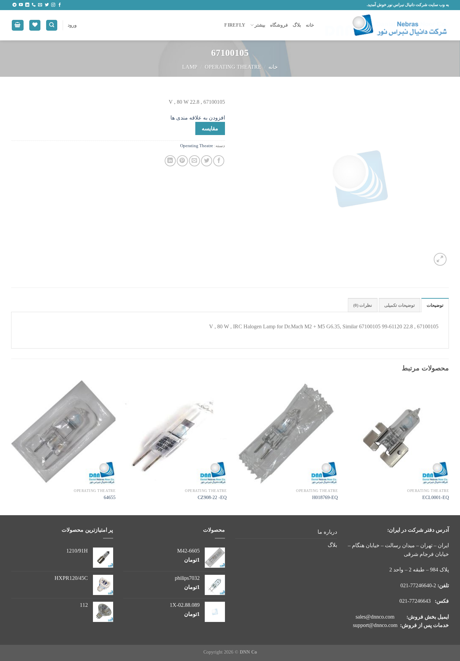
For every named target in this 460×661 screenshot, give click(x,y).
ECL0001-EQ (435, 497)
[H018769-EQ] (285, 433)
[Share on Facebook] (218, 160)
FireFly (234, 25)
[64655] (63, 433)
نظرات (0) (362, 305)
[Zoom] (440, 259)
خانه (310, 25)
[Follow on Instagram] (53, 5)
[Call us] (34, 5)
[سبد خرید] (18, 25)
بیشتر (260, 25)
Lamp (189, 67)
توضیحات (435, 305)
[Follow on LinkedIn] (27, 5)
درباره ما (327, 532)
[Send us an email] (40, 5)
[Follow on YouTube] (21, 5)
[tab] (435, 305)
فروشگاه (279, 25)
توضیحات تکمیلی (399, 305)
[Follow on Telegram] (14, 5)
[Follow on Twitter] (47, 5)
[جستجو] (51, 25)
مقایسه (210, 128)
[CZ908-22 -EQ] (174, 433)
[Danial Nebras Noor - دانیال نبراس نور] (386, 25)
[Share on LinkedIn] (170, 160)
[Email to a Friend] (194, 160)
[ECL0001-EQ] (396, 433)
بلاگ (297, 25)
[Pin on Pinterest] (182, 160)
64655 (110, 497)
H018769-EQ (325, 497)
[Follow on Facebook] (60, 5)
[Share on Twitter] (206, 160)
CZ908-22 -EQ (212, 497)
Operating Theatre (233, 67)
